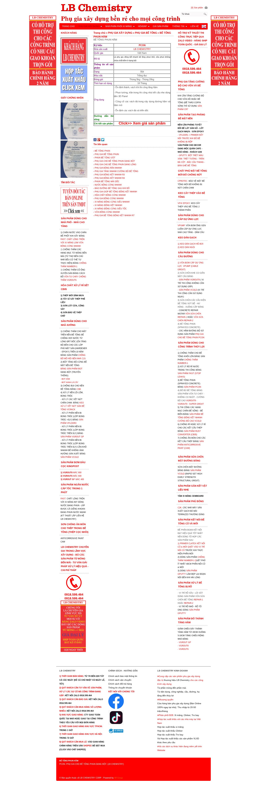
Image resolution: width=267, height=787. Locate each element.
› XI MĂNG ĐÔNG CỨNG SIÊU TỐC (110, 208)
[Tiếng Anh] (204, 27)
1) (179, 543)
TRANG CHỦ (68, 26)
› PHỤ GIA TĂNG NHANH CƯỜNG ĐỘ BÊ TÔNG (115, 171)
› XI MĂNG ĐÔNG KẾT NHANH (107, 205)
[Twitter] (102, 140)
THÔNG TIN (178, 26)
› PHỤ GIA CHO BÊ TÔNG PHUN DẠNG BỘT (114, 161)
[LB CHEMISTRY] (133, 13)
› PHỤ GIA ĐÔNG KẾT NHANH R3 (109, 174)
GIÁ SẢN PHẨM (160, 26)
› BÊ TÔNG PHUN (101, 151)
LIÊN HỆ (194, 26)
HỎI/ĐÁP (142, 26)
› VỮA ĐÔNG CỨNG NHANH (106, 212)
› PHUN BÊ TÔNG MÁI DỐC (106, 181)
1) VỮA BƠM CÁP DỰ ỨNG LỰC (190, 266)
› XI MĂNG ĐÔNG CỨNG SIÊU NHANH (111, 202)
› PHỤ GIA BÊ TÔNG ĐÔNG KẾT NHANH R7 (113, 215)
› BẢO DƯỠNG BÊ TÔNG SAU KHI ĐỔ (111, 188)
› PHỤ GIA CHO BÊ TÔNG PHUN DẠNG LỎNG (114, 164)
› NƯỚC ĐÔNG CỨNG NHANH (107, 185)
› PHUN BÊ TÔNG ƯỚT (104, 158)
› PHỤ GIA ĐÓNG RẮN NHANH (107, 168)
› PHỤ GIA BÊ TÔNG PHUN (106, 154)
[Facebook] (95, 140)
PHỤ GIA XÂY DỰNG (89, 26)
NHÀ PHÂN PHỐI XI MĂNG (118, 26)
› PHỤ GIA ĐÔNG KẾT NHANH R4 (109, 178)
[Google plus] (98, 140)
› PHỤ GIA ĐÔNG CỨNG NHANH (108, 198)
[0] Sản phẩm (197, 7)
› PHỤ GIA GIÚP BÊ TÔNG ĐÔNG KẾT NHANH (115, 191)
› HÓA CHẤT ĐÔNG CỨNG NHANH (109, 195)
